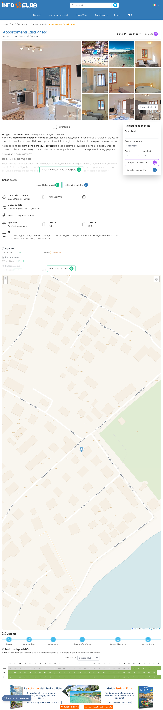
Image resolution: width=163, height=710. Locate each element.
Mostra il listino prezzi (45, 185)
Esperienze (100, 15)
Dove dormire (23, 24)
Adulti (127, 151)
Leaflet (135, 629)
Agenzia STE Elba (57, 134)
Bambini (147, 151)
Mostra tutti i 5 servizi (59, 268)
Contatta (149, 34)
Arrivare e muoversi (58, 15)
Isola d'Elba (81, 15)
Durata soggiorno (133, 141)
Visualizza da (70, 657)
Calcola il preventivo (74, 185)
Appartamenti (39, 24)
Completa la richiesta (137, 162)
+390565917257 (55, 197)
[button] (81, 450)
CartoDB (157, 629)
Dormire (37, 15)
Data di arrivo (131, 131)
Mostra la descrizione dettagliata (59, 169)
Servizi (117, 15)
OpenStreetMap (146, 629)
